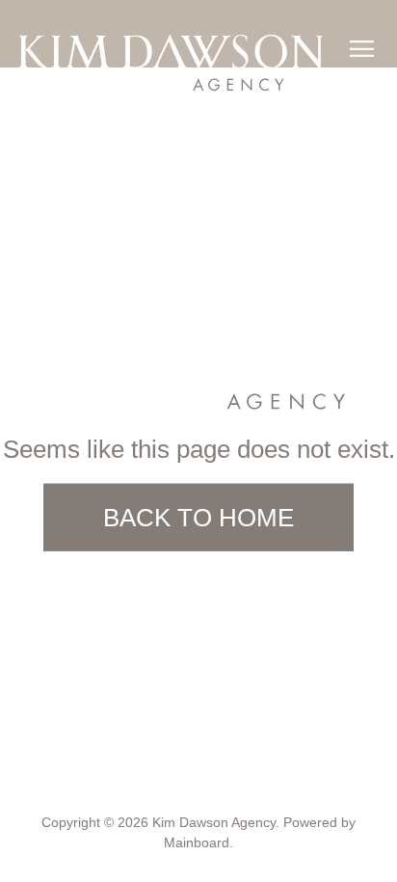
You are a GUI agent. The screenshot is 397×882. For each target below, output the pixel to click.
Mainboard (197, 842)
